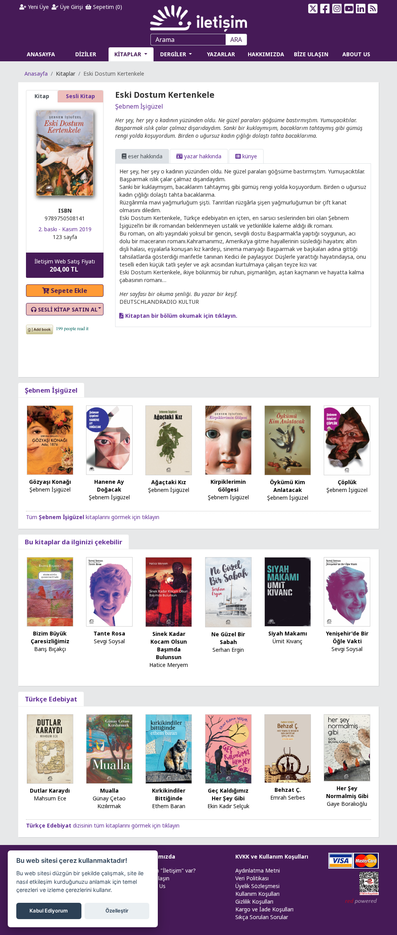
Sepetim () (106, 6)
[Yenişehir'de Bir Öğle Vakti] (347, 591)
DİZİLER (85, 54)
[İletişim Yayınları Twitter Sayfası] (313, 8)
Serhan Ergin (228, 649)
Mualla (109, 790)
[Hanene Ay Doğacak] (109, 439)
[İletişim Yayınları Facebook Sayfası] (325, 8)
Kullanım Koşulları (257, 893)
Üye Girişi (71, 6)
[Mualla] (109, 748)
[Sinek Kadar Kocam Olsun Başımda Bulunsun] (168, 591)
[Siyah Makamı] (287, 591)
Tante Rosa (109, 633)
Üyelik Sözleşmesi (257, 886)
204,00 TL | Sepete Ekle (354, 905)
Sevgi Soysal (109, 641)
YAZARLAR (221, 54)
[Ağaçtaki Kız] (168, 439)
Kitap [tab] (42, 96)
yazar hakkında (202, 156)
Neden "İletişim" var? (169, 870)
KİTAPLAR (128, 54)
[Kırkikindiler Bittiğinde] (168, 748)
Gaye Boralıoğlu (347, 803)
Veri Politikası (252, 878)
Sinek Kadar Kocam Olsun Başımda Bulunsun (168, 645)
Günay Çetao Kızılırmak (109, 802)
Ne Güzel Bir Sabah (228, 638)
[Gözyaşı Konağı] (50, 439)
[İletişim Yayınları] (198, 16)
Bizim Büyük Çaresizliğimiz (50, 637)
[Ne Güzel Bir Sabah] (228, 591)
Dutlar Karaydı (50, 790)
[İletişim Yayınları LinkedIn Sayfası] (361, 8)
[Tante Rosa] (109, 591)
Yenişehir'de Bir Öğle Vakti (347, 637)
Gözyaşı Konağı (50, 481)
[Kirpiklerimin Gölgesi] (228, 439)
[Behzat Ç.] (287, 747)
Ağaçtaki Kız (168, 482)
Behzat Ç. (287, 789)
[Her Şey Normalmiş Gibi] (347, 747)
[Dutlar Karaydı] (50, 748)
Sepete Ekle (68, 290)
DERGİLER (174, 54)
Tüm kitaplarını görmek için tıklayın (92, 517)
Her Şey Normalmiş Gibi (347, 792)
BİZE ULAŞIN (311, 54)
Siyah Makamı (287, 633)
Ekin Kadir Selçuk (228, 806)
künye (249, 156)
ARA (236, 39)
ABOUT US (356, 54)
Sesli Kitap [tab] (80, 96)
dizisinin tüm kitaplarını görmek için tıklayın (103, 825)
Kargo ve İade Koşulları (264, 909)
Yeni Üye (37, 6)
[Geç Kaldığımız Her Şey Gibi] (228, 748)
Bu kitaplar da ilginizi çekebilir (73, 541)
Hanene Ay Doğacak (109, 485)
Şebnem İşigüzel (139, 106)
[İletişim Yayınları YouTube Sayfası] (349, 8)
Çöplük (347, 482)
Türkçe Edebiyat (51, 698)
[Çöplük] (347, 439)
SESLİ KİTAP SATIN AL (67, 309)
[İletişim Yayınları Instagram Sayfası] (337, 8)
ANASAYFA (41, 54)
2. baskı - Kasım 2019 (64, 229)
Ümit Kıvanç (287, 641)
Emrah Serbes (287, 797)
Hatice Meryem (168, 664)
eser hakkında (144, 156)
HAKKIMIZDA (266, 54)
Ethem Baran (168, 806)
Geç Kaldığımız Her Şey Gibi (228, 794)
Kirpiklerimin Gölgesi (228, 485)
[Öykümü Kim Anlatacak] (287, 439)
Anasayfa (36, 73)
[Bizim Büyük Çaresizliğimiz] (50, 591)
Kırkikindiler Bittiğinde (168, 794)
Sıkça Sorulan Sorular (261, 917)
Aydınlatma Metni (257, 870)
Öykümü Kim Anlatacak (287, 485)
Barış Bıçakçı (50, 649)
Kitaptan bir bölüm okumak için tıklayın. (180, 315)
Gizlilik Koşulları (254, 901)
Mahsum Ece (50, 798)
